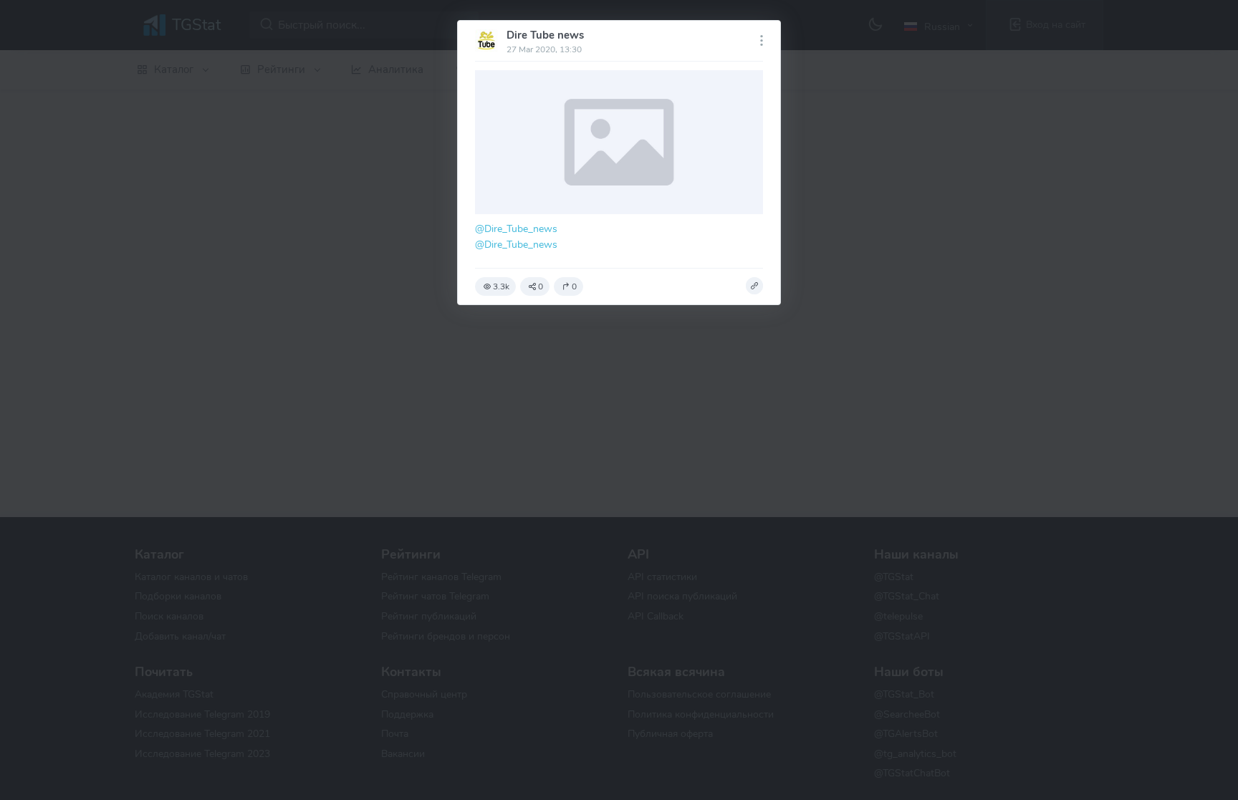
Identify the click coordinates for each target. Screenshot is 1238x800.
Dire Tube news (545, 35)
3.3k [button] (501, 286)
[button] (754, 285)
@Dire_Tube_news (516, 228)
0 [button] (540, 286)
